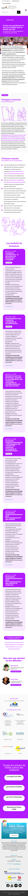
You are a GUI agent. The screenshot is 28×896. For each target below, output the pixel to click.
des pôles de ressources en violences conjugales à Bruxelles (13, 79)
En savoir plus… (9, 306)
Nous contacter (16, 893)
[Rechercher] (18, 12)
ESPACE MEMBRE (6, 3)
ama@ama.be (17, 864)
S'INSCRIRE (14, 835)
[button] (26, 10)
